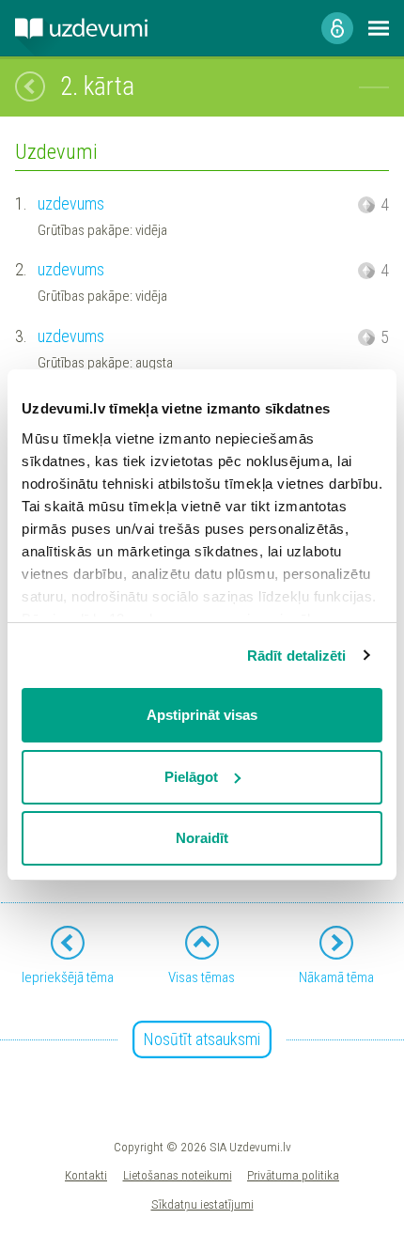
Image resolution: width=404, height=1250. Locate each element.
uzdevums (71, 203)
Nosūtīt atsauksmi (202, 1039)
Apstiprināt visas (202, 715)
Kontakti (86, 1174)
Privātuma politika (293, 1174)
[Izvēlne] (378, 28)
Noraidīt (202, 838)
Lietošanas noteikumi (177, 1174)
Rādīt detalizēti (297, 656)
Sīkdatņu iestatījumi (202, 1203)
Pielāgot (191, 777)
